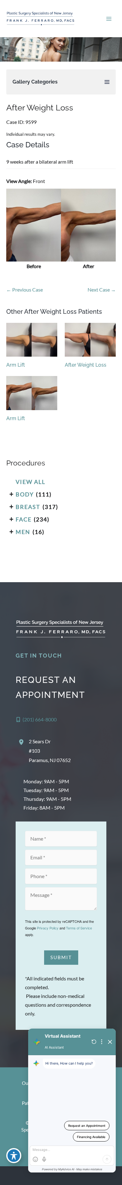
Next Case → (102, 289)
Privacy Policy (47, 927)
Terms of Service (79, 927)
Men (23, 531)
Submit (61, 957)
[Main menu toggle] (109, 19)
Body (25, 494)
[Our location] (113, 1175)
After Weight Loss (39, 107)
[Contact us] (95, 1175)
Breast (28, 506)
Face (24, 519)
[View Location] (22, 742)
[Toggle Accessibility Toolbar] (13, 1155)
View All (30, 481)
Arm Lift (15, 365)
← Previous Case (24, 289)
